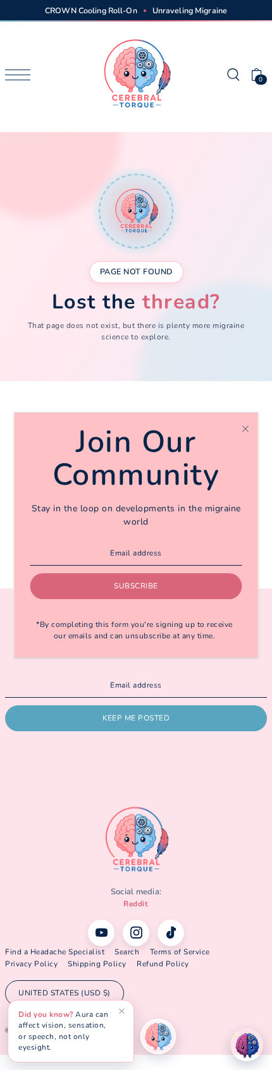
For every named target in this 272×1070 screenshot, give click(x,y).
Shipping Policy (97, 964)
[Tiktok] (171, 933)
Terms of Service (180, 952)
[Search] (232, 74)
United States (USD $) (64, 993)
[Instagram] (136, 933)
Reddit (135, 904)
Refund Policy (163, 964)
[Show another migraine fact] (158, 1036)
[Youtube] (101, 933)
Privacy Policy (31, 964)
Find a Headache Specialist (54, 952)
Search (126, 952)
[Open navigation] (21, 74)
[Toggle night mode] (246, 1044)
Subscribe (136, 586)
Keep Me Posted (136, 718)
